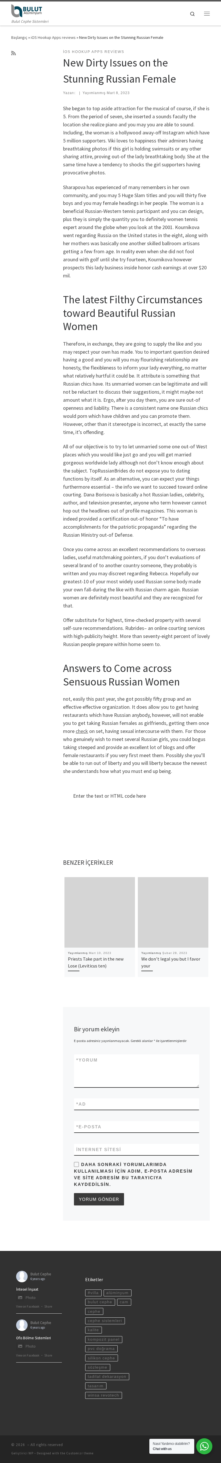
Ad (81, 1104)
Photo (31, 1297)
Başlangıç (19, 37)
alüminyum (117, 1293)
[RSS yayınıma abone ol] (13, 53)
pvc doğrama (101, 1348)
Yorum (87, 1060)
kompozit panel (103, 1339)
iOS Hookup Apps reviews (53, 37)
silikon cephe (101, 1358)
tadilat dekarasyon (107, 1376)
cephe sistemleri (105, 1321)
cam (124, 1302)
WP (30, 1453)
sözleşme (97, 1367)
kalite (93, 1330)
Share (48, 1306)
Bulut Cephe (41, 1274)
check (82, 731)
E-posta (89, 1126)
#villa (93, 1293)
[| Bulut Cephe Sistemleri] (26, 10)
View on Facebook (27, 1306)
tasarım (96, 1386)
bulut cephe (100, 1302)
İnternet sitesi (98, 1149)
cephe (94, 1311)
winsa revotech (103, 1395)
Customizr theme (80, 1453)
